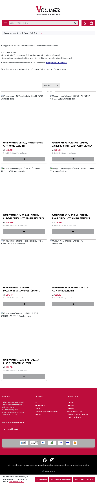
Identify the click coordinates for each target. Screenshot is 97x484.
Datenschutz (71, 405)
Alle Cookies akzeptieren (84, 479)
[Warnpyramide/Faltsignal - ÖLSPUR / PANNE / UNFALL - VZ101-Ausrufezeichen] (73, 186)
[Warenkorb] (91, 23)
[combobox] (41, 23)
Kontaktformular (18, 423)
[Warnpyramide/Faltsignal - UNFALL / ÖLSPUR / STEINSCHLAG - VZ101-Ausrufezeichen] (24, 331)
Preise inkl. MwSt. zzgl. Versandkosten (14, 153)
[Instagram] (52, 460)
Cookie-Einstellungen (74, 417)
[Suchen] (75, 23)
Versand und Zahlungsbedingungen (46, 411)
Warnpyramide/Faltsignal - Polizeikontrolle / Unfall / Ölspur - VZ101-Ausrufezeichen (21, 289)
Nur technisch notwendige (61, 479)
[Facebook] (44, 460)
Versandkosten (43, 465)
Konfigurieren (41, 479)
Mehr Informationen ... (16, 482)
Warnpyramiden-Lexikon (75, 411)
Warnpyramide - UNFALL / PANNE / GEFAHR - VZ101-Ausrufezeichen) (23, 144)
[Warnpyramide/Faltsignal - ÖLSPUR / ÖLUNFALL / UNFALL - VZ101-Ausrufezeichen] (24, 186)
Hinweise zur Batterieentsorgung (77, 414)
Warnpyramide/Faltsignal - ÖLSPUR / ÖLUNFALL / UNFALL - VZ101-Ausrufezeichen (23, 217)
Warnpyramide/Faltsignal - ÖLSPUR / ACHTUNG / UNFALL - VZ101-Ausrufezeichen (72, 144)
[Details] (24, 159)
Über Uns (70, 402)
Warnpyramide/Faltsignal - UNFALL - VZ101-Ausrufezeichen (70, 289)
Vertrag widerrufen (11, 429)
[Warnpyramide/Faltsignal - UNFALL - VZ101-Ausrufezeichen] (73, 259)
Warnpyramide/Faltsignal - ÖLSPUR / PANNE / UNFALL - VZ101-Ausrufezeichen (71, 217)
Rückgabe (38, 414)
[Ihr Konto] (85, 23)
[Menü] (5, 23)
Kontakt (37, 408)
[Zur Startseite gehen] (48, 10)
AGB (36, 402)
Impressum (71, 408)
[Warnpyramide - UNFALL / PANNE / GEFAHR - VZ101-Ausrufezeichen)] (24, 114)
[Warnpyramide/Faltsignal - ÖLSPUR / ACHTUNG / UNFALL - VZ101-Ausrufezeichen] (73, 114)
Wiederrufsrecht (40, 405)
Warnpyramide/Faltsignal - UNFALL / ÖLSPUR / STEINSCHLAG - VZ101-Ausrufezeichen (21, 361)
